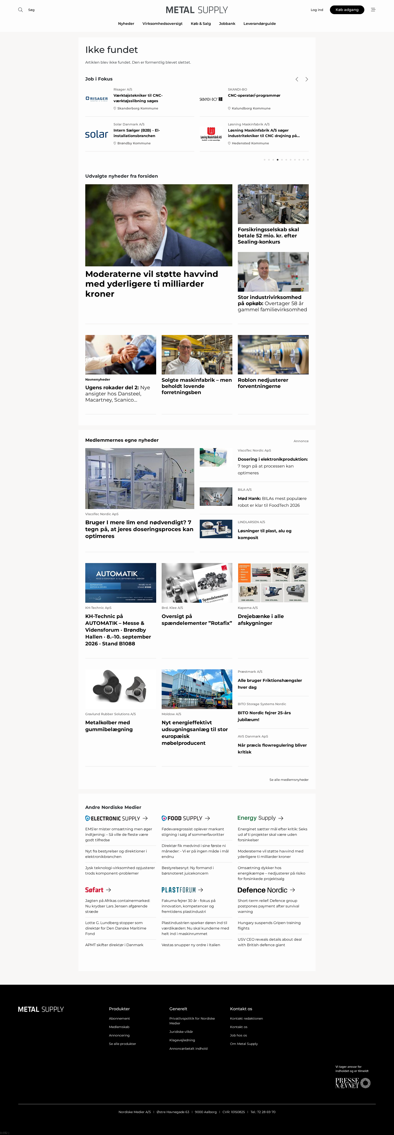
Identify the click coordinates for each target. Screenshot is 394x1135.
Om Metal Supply (244, 1044)
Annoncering (119, 1035)
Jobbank (227, 23)
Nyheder (126, 23)
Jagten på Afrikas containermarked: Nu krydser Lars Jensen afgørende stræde (117, 906)
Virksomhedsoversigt (163, 23)
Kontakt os (238, 1027)
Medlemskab (119, 1027)
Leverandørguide (260, 23)
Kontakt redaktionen (246, 1018)
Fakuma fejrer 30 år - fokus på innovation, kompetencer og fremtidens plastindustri (188, 906)
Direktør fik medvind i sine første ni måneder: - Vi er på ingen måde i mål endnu (195, 851)
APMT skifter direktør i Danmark (114, 945)
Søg (31, 10)
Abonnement (119, 1018)
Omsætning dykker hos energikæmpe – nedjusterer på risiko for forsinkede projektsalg (271, 873)
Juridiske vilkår (181, 1032)
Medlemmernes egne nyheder (122, 440)
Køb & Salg (201, 23)
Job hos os (238, 1035)
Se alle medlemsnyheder (289, 780)
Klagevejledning (182, 1040)
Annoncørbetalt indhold (188, 1049)
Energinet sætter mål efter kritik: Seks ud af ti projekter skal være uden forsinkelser (272, 834)
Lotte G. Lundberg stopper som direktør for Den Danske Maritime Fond (115, 928)
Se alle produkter (122, 1044)
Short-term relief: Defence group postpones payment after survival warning (268, 906)
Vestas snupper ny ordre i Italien (191, 945)
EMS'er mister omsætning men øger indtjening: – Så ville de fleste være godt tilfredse (118, 834)
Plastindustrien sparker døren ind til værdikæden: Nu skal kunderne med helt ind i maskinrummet (195, 928)
